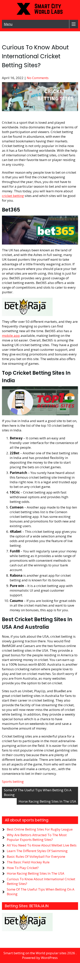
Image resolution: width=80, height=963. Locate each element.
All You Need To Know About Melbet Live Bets (42, 845)
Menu (8, 24)
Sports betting (13, 781)
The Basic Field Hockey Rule (28, 862)
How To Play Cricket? (23, 867)
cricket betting (13, 195)
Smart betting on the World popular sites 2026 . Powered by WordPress (40, 955)
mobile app (11, 335)
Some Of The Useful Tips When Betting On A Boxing (37, 792)
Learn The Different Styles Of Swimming (37, 851)
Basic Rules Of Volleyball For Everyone (36, 856)
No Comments (38, 78)
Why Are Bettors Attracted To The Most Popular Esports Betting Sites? (37, 837)
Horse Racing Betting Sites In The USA (47, 801)
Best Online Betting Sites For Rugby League (40, 829)
